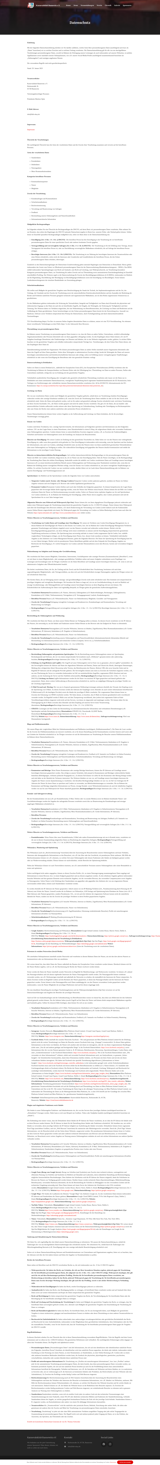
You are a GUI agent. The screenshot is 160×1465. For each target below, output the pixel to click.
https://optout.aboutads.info (43, 513)
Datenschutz (113, 1462)
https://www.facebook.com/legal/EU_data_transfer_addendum (103, 1081)
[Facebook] (104, 1444)
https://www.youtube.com (53, 1210)
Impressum (31, 130)
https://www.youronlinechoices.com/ (68, 513)
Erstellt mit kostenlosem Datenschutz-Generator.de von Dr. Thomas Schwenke (53, 1422)
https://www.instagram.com (54, 1036)
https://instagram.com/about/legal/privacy (95, 1036)
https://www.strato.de (52, 716)
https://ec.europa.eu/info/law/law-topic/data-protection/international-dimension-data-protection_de (70, 386)
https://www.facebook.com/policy (112, 1047)
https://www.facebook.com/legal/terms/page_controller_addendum (60, 1063)
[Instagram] (110, 1444)
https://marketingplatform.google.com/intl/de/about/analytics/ (65, 936)
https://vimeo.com (51, 1224)
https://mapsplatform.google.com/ (42, 1201)
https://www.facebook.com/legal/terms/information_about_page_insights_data (82, 1073)
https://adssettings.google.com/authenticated (92, 944)
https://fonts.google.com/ (65, 1190)
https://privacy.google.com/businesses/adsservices (59, 946)
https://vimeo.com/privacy (83, 1224)
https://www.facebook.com (54, 1078)
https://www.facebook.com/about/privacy (95, 1078)
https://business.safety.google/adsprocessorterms (47, 941)
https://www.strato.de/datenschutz (88, 716)
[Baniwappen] (30, 5)
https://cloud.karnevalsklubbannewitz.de (59, 1100)
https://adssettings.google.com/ (67, 1232)
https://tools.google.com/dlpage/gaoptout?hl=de (63, 1213)
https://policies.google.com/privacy (116, 936)
